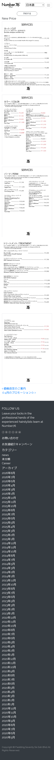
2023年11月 (9, 580)
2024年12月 (9, 543)
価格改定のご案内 (14, 388)
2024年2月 (8, 572)
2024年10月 (9, 551)
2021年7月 (8, 679)
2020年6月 (8, 733)
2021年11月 (9, 663)
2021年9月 (8, 671)
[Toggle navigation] (48, 5)
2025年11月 (9, 502)
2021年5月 (8, 687)
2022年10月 (9, 625)
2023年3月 (8, 605)
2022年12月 (9, 617)
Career (6, 463)
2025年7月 (8, 514)
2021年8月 (8, 675)
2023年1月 (8, 613)
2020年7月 (8, 729)
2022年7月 (8, 634)
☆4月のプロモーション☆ (18, 392)
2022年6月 (8, 638)
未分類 (6, 459)
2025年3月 (8, 530)
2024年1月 (8, 576)
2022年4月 (8, 646)
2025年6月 (8, 518)
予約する (27, 13)
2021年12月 (9, 658)
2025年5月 (8, 522)
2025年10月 (9, 506)
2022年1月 (8, 654)
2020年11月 (9, 712)
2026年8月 (8, 473)
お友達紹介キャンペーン (17, 444)
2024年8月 (8, 555)
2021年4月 (8, 692)
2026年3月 (8, 489)
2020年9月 (8, 720)
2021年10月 (9, 667)
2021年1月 (8, 704)
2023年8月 (8, 588)
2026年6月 (8, 481)
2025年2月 (8, 535)
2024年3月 (8, 568)
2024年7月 (8, 559)
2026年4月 (8, 485)
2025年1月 (8, 539)
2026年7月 (8, 477)
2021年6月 (8, 683)
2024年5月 (8, 563)
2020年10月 (9, 716)
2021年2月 (8, 700)
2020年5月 (8, 737)
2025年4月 (8, 526)
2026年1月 (8, 493)
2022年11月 (9, 621)
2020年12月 (9, 708)
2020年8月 (8, 725)
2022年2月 (8, 650)
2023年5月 (8, 601)
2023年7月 (8, 592)
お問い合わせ (10, 438)
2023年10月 (9, 584)
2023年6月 (8, 597)
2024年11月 (9, 547)
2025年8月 (8, 510)
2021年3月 (8, 696)
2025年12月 (9, 497)
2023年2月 (8, 609)
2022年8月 (8, 630)
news (5, 455)
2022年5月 (8, 642)
